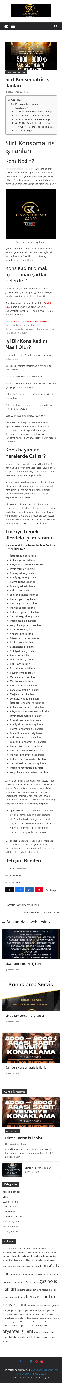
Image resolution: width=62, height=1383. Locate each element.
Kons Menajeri (9, 1211)
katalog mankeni (9, 1297)
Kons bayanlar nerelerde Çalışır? (35, 119)
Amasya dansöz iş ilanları (12, 1248)
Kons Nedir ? (21, 107)
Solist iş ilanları (10, 1231)
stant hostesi (36, 1337)
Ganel (5, 1196)
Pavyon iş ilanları (10, 1226)
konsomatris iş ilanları (49, 1305)
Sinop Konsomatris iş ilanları (40, 912)
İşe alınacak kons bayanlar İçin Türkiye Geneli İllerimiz (41, 126)
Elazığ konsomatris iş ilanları (22, 1274)
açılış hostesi (25, 1252)
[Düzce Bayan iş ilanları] (31, 1112)
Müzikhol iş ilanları (12, 1221)
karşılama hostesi (24, 1289)
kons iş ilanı (14, 1304)
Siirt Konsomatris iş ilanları (24, 104)
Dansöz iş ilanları (11, 1191)
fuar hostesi (7, 1282)
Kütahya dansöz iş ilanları (12, 1314)
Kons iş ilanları (12, 1131)
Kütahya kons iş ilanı (50, 1314)
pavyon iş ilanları (41, 1332)
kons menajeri (32, 1305)
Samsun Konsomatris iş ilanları (23, 905)
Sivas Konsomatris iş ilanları (24, 964)
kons (7, 844)
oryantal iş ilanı (17, 1331)
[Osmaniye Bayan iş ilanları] (12, 1170)
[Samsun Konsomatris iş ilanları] (31, 1048)
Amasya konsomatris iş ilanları (34, 1248)
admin (25, 92)
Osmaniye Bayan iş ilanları (37, 1167)
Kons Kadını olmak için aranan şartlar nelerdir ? (37, 111)
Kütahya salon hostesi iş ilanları (39, 1318)
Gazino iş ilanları (10, 1201)
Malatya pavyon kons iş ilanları (32, 1322)
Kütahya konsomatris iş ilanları (14, 1318)
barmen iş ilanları (10, 1256)
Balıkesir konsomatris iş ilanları (44, 1252)
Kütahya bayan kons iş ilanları (42, 1310)
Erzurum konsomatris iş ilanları (46, 1274)
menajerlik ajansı (23, 1325)
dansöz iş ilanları (32, 1266)
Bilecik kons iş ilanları (17, 1260)
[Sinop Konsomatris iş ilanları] (31, 996)
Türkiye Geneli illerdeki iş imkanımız (37, 123)
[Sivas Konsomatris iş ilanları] (31, 944)
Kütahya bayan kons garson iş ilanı (16, 1310)
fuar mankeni (19, 1282)
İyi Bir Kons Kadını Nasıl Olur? (34, 115)
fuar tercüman (32, 1282)
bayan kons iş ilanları (27, 1256)
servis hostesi (24, 1337)
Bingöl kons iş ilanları (34, 1260)
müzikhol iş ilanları (40, 1325)
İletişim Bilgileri (26, 130)
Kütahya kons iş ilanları (32, 1314)
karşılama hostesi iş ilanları (44, 1289)
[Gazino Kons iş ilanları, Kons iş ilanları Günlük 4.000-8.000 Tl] (6, 26)
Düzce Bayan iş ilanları (24, 1137)
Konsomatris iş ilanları (16, 72)
